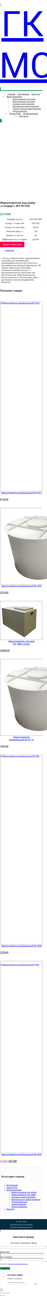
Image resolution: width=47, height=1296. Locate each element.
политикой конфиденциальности (18, 1264)
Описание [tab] (9, 250)
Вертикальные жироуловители (25, 1199)
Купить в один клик (12, 244)
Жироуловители (13, 1190)
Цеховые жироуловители (23, 1197)
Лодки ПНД (11, 1187)
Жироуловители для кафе (23, 1195)
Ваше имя (4, 1252)
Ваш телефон (6, 1257)
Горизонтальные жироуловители (19, 1203)
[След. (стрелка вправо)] (4, 1295)
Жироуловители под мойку (24, 1192)
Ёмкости (10, 1209)
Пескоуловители (19, 1207)
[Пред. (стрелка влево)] (1, 1295)
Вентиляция (11, 1185)
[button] (0, 89)
